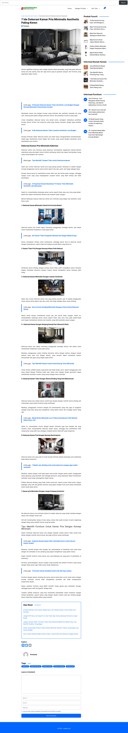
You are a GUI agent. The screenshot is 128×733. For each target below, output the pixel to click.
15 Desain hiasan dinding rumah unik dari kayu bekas (51, 571)
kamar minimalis (59, 666)
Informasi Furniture (33, 16)
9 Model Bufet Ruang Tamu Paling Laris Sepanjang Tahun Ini (97, 87)
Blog (26, 16)
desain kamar (48, 666)
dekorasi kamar (36, 666)
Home (70, 8)
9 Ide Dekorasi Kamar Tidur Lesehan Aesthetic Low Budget (54, 130)
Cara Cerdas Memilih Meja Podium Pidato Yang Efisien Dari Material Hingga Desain (50, 634)
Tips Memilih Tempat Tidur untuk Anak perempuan (51, 160)
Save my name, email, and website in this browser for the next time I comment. (42, 711)
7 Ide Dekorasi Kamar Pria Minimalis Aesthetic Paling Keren (98, 81)
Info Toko (95, 8)
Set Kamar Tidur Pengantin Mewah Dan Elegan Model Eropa (54, 236)
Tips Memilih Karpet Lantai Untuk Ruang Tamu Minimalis (53, 363)
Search (123, 2)
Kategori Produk (80, 8)
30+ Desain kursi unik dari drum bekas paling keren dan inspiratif (97, 112)
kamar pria (71, 666)
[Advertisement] (51, 89)
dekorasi (25, 666)
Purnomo (26, 26)
